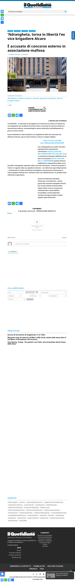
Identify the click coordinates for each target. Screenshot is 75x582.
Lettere (43, 515)
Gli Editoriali (51, 505)
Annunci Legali (13, 502)
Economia (40, 505)
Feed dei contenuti (15, 552)
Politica (22, 518)
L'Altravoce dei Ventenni (34, 510)
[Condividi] (2, 22)
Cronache (25, 31)
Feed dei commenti (15, 555)
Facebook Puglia (45, 542)
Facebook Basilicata (45, 537)
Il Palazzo (44, 507)
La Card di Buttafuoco (58, 512)
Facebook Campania (45, 541)
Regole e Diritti (33, 518)
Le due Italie (32, 515)
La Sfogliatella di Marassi (17, 515)
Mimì (51, 515)
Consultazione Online (15, 505)
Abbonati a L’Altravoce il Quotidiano (20, 537)
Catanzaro (17, 31)
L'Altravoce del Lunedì (52, 510)
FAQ (42, 569)
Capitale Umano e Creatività (53, 502)
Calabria (10, 31)
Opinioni (12, 518)
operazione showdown (48, 98)
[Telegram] (2, 18)
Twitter (44, 544)
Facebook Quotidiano (45, 535)
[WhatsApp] (2, 15)
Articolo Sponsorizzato (34, 502)
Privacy (33, 569)
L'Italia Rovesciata (25, 512)
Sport (23, 520)
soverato (36, 98)
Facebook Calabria (44, 539)
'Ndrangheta (12, 98)
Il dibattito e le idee (15, 507)
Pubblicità (39, 566)
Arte (22, 502)
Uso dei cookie (55, 566)
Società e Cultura (57, 518)
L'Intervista (12, 512)
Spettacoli (13, 520)
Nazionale (60, 515)
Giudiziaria (32, 31)
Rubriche (44, 518)
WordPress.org (16, 557)
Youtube (45, 546)
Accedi (64, 237)
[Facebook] (2, 11)
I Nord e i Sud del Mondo (16, 510)
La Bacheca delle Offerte (41, 512)
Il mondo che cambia (31, 507)
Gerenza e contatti (20, 566)
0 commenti (24, 54)
